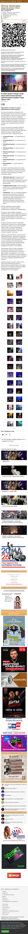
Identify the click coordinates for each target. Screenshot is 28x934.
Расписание (5, 906)
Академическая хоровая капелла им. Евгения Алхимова (14, 815)
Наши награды (6, 907)
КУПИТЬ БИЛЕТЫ (15, 613)
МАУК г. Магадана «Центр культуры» (12, 919)
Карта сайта (5, 914)
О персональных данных (8, 894)
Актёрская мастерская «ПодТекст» (12, 802)
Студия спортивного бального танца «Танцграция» (15, 805)
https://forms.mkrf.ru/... (15, 53)
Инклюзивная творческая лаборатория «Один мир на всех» (15, 785)
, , (11, 12)
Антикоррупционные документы (10, 901)
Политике (19, 928)
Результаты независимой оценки (10, 911)
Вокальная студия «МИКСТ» (11, 788)
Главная (4, 891)
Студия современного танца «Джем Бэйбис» (14, 798)
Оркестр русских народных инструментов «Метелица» (14, 822)
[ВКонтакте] (4, 104)
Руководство (5, 899)
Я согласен (5, 931)
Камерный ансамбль (9, 819)
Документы (5, 893)
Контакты (4, 898)
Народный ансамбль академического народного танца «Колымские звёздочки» (15, 809)
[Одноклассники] (2, 104)
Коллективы (5, 904)
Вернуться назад (14, 445)
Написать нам (5, 912)
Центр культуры (10, 7)
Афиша (4, 896)
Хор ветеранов (8, 795)
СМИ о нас (4, 909)
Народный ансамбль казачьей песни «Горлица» (15, 791)
